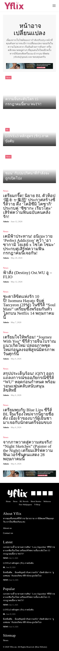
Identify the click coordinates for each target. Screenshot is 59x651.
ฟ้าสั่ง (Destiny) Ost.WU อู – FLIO (27, 274)
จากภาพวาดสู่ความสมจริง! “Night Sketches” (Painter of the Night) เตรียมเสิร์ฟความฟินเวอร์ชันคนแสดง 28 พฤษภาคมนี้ (28, 450)
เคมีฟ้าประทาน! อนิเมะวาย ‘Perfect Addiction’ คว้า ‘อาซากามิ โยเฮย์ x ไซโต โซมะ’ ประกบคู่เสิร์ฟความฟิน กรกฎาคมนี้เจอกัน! (29, 244)
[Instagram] (39, 493)
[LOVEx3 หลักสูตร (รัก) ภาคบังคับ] (29, 129)
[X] (45, 493)
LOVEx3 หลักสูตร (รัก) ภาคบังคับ (18, 563)
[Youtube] (50, 493)
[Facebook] (33, 493)
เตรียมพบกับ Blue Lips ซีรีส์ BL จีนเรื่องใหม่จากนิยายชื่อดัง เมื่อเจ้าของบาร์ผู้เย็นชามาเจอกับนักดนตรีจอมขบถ (28, 416)
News (8, 77)
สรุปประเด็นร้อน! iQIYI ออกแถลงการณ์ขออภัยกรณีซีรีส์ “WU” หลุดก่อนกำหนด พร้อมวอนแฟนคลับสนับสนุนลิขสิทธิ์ (29, 382)
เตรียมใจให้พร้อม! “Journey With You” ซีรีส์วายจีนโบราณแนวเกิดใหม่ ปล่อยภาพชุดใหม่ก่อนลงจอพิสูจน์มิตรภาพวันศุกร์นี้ (29, 345)
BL (7, 130)
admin (6, 221)
